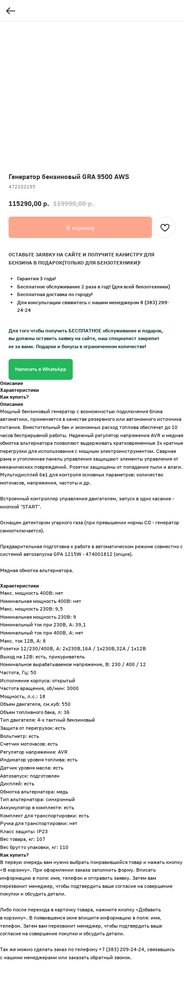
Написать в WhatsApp (40, 369)
